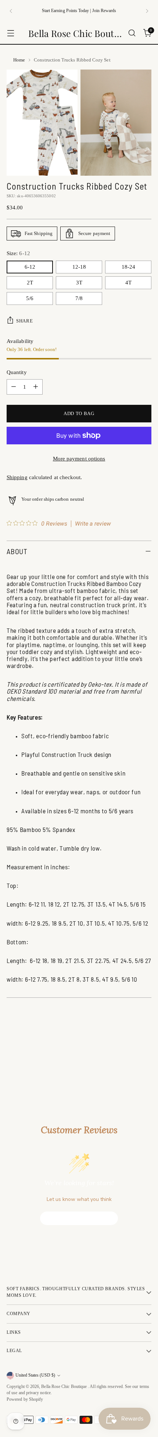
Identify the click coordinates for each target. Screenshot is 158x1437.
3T (79, 282)
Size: (18, 253)
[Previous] (11, 11)
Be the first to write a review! (79, 1218)
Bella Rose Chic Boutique (64, 1386)
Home (19, 60)
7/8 (79, 298)
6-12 (30, 267)
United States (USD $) (35, 1375)
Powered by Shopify (25, 1399)
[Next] (147, 11)
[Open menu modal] (10, 33)
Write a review (93, 523)
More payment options (79, 459)
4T (128, 282)
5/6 (29, 298)
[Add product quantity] (35, 387)
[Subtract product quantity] (13, 387)
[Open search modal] (131, 33)
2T (30, 282)
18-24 (128, 267)
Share (24, 321)
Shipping (17, 477)
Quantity (17, 372)
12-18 (79, 267)
